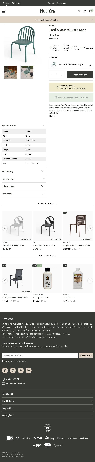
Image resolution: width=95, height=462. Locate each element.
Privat (6, 3)
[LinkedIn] (29, 370)
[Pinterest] (21, 370)
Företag (16, 3)
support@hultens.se (15, 383)
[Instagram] (13, 370)
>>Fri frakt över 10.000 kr (47, 19)
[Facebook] (5, 370)
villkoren (23, 360)
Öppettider (61, 3)
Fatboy (52, 25)
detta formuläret (49, 337)
